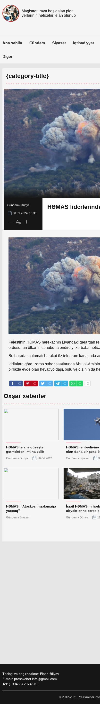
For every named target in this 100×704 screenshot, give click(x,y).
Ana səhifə (12, 43)
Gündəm (37, 43)
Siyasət (59, 43)
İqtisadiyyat (83, 43)
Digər (7, 57)
